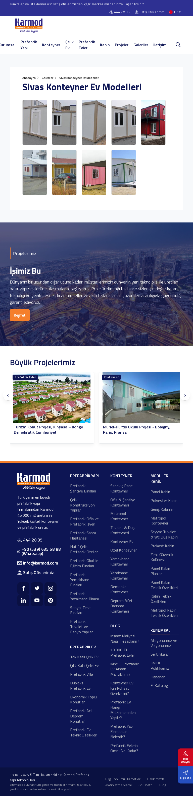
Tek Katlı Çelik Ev (84, 657)
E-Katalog (159, 685)
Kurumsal (160, 630)
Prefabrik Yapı (29, 45)
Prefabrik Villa (81, 674)
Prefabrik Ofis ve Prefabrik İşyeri (84, 521)
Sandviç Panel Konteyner (121, 488)
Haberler (158, 677)
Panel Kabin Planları (160, 571)
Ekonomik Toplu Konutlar (83, 699)
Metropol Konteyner (119, 516)
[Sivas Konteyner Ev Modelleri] (34, 122)
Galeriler (140, 45)
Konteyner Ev (121, 542)
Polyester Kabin (164, 500)
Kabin (105, 45)
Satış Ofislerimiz (151, 12)
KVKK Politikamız (160, 665)
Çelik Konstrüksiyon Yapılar (82, 505)
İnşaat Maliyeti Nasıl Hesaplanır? (124, 638)
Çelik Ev (69, 45)
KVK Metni (145, 784)
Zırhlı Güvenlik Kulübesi (162, 557)
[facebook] (23, 588)
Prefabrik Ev (83, 647)
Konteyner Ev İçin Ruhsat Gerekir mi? (121, 688)
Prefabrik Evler (87, 45)
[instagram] (50, 588)
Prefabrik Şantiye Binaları (83, 488)
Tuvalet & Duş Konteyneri (122, 530)
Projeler (121, 45)
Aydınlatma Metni (118, 784)
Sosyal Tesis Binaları (80, 610)
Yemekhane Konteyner (119, 561)
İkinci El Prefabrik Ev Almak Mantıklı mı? (124, 669)
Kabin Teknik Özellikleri (161, 598)
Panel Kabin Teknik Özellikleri (164, 585)
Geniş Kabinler (162, 509)
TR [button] (176, 12)
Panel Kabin (160, 492)
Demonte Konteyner (119, 589)
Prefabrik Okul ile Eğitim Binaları (84, 563)
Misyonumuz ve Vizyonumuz (164, 643)
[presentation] (8, 395)
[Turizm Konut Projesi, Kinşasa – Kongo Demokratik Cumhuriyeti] (52, 397)
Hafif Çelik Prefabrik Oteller (84, 549)
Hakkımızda (156, 778)
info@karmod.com (40, 563)
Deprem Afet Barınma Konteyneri (121, 606)
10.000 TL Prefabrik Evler (122, 652)
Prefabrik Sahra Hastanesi (83, 535)
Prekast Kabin (162, 546)
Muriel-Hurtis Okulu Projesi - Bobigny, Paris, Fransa (136, 429)
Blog (115, 626)
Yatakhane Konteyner (119, 575)
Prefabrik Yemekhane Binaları (79, 580)
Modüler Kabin (159, 479)
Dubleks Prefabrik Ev (80, 685)
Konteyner (51, 45)
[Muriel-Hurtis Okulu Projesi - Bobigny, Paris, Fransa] (141, 397)
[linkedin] (23, 600)
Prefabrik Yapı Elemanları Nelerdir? (121, 731)
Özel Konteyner (123, 550)
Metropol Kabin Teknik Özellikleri (164, 612)
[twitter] (37, 588)
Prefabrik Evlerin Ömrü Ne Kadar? (124, 748)
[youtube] (37, 600)
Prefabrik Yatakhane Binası (84, 596)
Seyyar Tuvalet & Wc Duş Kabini (164, 534)
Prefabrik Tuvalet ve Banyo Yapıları (81, 626)
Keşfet (20, 315)
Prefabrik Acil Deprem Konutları (81, 716)
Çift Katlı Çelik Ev (84, 665)
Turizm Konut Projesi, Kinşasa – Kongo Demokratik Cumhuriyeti (48, 429)
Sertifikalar (160, 654)
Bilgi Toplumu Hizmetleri (123, 778)
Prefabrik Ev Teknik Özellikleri (83, 732)
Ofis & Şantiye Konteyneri (122, 502)
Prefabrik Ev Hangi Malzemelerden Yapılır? (123, 709)
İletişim (160, 45)
